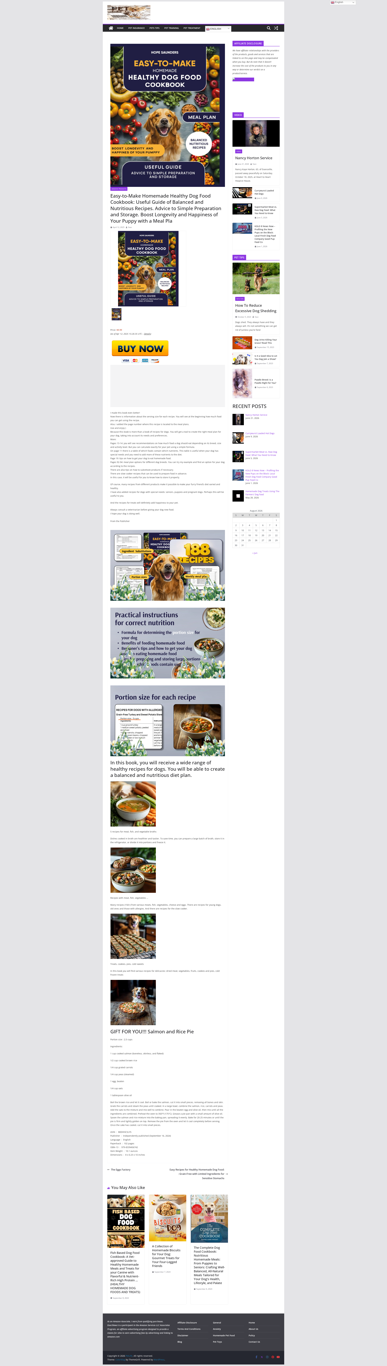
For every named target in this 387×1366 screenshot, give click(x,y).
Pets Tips (154, 28)
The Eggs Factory (120, 1169)
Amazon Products (119, 189)
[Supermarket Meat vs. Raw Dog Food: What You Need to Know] (242, 212)
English (215, 29)
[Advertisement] (167, 386)
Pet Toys (217, 1341)
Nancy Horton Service (253, 157)
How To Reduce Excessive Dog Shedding (255, 308)
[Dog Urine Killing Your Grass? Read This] (242, 343)
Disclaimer (182, 1335)
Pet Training (171, 28)
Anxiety (217, 1329)
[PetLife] (111, 28)
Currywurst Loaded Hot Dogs (264, 192)
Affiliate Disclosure (187, 1322)
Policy (252, 1335)
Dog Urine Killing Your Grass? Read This (266, 341)
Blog (179, 1341)
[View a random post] (276, 28)
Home (120, 28)
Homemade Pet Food (224, 1335)
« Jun (254, 553)
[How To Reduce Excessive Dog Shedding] (256, 278)
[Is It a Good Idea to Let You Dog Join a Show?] (242, 359)
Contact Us (254, 1341)
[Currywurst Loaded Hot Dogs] (242, 194)
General (217, 1322)
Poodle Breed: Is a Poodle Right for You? (265, 381)
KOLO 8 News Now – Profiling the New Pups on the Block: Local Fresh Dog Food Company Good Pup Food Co (265, 234)
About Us (253, 1329)
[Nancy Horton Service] (256, 133)
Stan (130, 227)
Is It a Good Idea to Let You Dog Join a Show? (266, 357)
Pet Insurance (136, 28)
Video (238, 151)
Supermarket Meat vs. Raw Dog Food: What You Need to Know (266, 210)
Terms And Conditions (188, 1329)
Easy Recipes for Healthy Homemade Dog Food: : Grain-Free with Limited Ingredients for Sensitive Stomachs (197, 1174)
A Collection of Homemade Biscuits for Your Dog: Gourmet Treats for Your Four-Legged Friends (166, 1256)
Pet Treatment (192, 28)
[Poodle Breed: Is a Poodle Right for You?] (242, 383)
